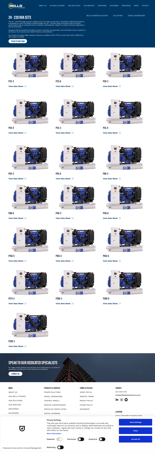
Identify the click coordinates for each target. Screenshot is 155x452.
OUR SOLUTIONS (15, 401)
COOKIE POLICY (86, 405)
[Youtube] (126, 399)
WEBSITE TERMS (87, 396)
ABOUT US (13, 392)
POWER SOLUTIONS (52, 392)
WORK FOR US (86, 392)
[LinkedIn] (116, 399)
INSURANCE (85, 409)
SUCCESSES (14, 413)
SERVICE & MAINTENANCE (55, 405)
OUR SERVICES (15, 405)
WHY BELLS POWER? (17, 396)
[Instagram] (121, 399)
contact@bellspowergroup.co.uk (127, 395)
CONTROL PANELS (51, 401)
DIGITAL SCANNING (52, 413)
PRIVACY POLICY (86, 401)
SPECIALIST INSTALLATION (55, 409)
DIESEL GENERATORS (53, 396)
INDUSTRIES (14, 409)
